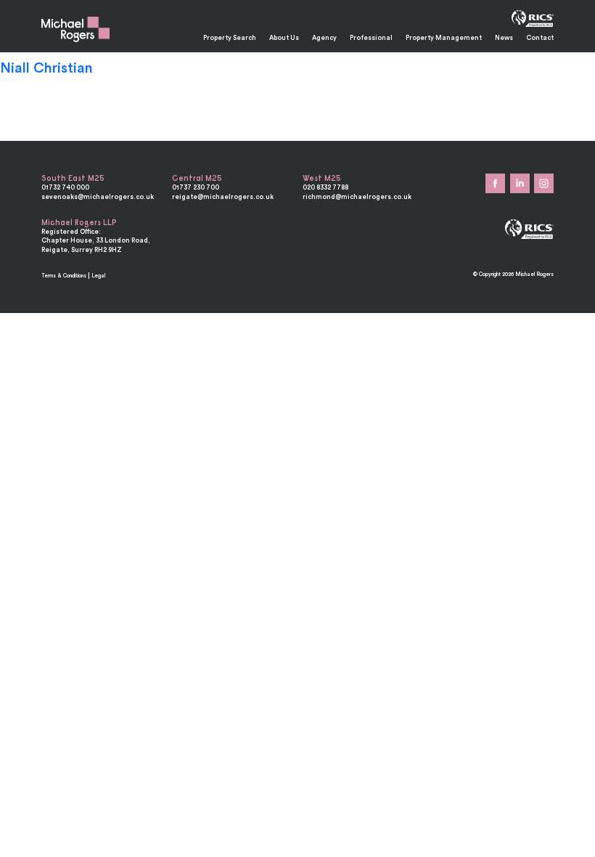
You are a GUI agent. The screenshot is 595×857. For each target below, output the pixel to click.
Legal (98, 275)
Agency (324, 37)
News (504, 37)
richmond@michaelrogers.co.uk (357, 196)
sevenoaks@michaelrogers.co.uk (97, 196)
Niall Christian (46, 67)
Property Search (229, 37)
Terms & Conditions (63, 275)
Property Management (444, 37)
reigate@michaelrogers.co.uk (223, 196)
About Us (284, 37)
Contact (540, 37)
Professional (371, 37)
